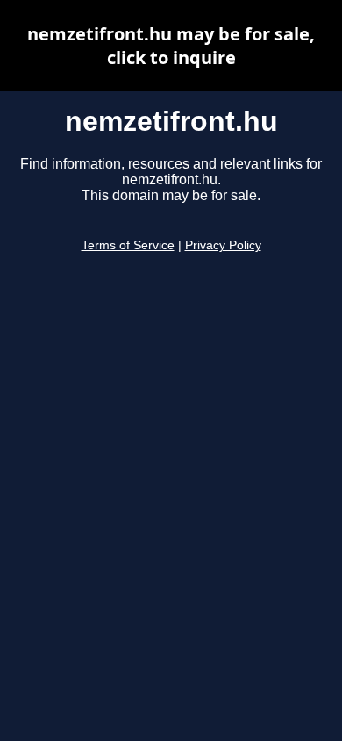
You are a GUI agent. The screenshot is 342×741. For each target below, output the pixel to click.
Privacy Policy (223, 245)
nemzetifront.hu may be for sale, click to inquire (171, 45)
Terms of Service (128, 245)
